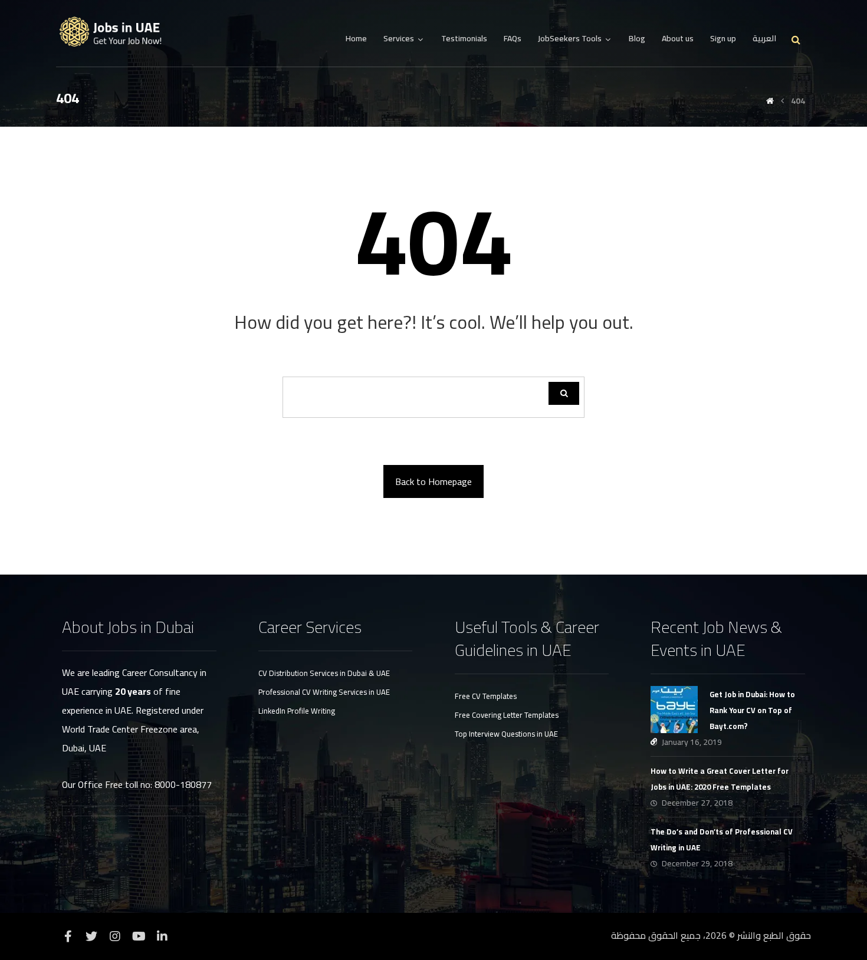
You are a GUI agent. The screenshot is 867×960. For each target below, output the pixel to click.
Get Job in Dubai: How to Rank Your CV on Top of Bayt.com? (752, 710)
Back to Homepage (433, 481)
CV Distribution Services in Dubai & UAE (324, 673)
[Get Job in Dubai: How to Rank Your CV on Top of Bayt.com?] (674, 709)
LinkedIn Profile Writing (296, 711)
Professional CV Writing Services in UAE (324, 692)
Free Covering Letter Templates (507, 715)
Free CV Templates (486, 696)
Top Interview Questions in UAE (506, 734)
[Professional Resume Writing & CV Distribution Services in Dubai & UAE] (115, 32)
